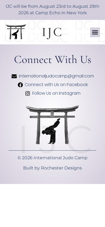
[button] (95, 32)
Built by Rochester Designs (52, 168)
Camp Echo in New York (61, 12)
